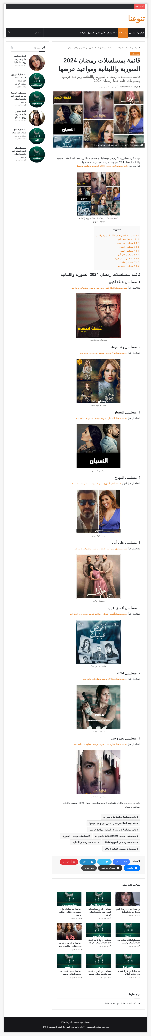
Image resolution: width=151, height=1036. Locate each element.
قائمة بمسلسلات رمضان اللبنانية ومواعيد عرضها (113, 829)
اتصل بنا (66, 1027)
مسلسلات (123, 32)
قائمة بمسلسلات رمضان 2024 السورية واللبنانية (117, 235)
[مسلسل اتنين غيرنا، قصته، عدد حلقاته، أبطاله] (128, 961)
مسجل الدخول (122, 1003)
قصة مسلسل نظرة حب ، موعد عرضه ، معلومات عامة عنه (100, 744)
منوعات (83, 32)
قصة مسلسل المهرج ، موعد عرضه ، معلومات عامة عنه (97, 483)
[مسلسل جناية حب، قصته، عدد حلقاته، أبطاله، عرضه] (69, 931)
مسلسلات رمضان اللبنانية (85, 842)
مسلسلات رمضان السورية (75, 835)
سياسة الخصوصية (94, 1027)
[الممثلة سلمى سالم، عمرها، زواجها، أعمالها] (37, 63)
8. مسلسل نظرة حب (128, 266)
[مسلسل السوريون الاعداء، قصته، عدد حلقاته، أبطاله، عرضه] (98, 899)
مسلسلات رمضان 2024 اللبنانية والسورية (116, 835)
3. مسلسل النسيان (129, 247)
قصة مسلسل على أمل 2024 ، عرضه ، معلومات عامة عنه (100, 548)
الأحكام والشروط (78, 1027)
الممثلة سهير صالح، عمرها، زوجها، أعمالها (20, 114)
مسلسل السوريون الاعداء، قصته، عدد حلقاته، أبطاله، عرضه (99, 912)
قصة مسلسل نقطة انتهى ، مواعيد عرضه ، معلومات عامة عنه (99, 287)
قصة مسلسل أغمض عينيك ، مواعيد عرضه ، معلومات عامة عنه (98, 613)
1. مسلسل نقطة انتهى (127, 239)
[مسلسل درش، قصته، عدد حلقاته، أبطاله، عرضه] (69, 961)
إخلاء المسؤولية (55, 1027)
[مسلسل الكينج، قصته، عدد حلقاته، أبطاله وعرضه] (128, 930)
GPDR (45, 1027)
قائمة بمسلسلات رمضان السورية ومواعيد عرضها (113, 823)
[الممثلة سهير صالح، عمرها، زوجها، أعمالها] (37, 118)
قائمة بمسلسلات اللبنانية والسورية (120, 816)
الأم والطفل (100, 32)
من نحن (105, 1027)
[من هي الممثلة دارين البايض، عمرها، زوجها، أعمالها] (128, 899)
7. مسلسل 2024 (129, 262)
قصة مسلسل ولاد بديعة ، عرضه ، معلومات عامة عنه (103, 353)
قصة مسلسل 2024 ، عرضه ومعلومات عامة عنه (105, 679)
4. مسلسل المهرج (129, 250)
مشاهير (132, 32)
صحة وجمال (112, 32)
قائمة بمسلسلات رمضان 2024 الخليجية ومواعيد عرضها (102, 166)
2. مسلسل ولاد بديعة (128, 243)
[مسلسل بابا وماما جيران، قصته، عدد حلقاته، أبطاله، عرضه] (69, 899)
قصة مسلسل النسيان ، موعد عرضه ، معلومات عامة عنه (101, 418)
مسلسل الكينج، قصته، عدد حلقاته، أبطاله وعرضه (18, 132)
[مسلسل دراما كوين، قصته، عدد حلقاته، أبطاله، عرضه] (98, 930)
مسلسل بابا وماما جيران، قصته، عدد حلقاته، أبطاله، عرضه (70, 912)
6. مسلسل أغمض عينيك (127, 258)
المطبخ (91, 32)
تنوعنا (136, 87)
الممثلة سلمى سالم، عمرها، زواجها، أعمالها (20, 59)
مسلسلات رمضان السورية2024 (121, 842)
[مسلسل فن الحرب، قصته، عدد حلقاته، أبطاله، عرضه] (98, 961)
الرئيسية (140, 32)
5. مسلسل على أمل (128, 254)
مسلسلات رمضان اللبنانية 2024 (121, 848)
